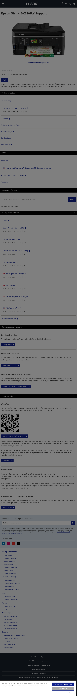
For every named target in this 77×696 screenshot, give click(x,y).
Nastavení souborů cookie (63, 692)
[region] (38, 688)
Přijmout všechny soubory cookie (63, 684)
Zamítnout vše (63, 688)
